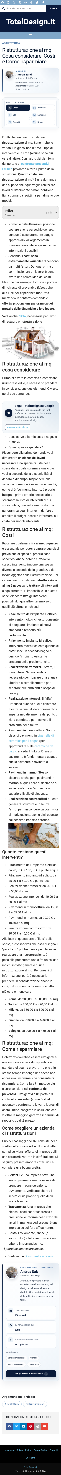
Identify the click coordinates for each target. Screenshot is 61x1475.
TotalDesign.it (30, 21)
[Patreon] (43, 2)
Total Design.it (31, 1467)
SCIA (22, 316)
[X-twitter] (14, 2)
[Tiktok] (37, 2)
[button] (9, 1426)
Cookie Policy (40, 1450)
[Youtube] (25, 2)
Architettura (11, 43)
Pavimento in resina (39, 1256)
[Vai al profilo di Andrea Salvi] (9, 74)
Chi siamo (30, 1457)
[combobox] (23, 8)
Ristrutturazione (35, 1404)
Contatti (54, 1450)
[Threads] (31, 2)
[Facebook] (2, 2)
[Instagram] (8, 2)
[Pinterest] (19, 2)
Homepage (9, 1450)
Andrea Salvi (29, 1272)
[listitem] (18, 108)
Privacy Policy (24, 1450)
